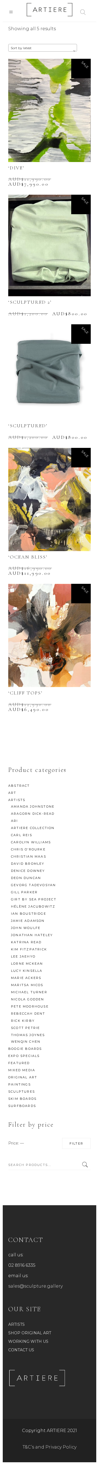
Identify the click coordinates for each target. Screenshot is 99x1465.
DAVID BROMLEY (28, 864)
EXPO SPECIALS (24, 1056)
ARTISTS (16, 800)
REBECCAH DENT (28, 1013)
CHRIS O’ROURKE (28, 849)
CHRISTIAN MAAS (28, 856)
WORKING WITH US (28, 1341)
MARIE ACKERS (26, 978)
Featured (19, 1063)
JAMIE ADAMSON (28, 921)
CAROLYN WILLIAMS (31, 842)
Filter (76, 1143)
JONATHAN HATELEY (32, 935)
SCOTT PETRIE (25, 1028)
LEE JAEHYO (23, 956)
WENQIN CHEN (25, 1041)
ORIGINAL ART (22, 1077)
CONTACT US (21, 1349)
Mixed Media (21, 1070)
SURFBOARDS (22, 1106)
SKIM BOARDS (22, 1099)
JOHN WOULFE (25, 928)
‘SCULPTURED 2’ (30, 302)
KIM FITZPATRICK (29, 949)
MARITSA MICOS (27, 985)
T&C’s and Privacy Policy (49, 1447)
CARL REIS (21, 835)
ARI (14, 821)
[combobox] (42, 48)
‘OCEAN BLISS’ (28, 557)
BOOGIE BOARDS (25, 1049)
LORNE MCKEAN (27, 963)
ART (12, 793)
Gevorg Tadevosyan (33, 885)
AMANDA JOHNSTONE (32, 806)
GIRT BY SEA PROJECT (33, 899)
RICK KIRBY (23, 1021)
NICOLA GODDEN (27, 999)
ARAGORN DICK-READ (32, 814)
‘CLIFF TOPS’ (25, 693)
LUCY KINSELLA (27, 971)
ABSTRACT (19, 786)
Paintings (19, 1084)
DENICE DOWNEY (28, 871)
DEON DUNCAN (26, 878)
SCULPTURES (21, 1091)
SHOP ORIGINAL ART (29, 1332)
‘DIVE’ (16, 168)
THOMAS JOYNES (28, 1035)
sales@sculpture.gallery (35, 1286)
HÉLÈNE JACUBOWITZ (33, 906)
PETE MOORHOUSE (30, 1006)
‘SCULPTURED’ (28, 426)
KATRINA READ (26, 942)
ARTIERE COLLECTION (33, 828)
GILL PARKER (24, 892)
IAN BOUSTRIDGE (28, 914)
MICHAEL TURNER (29, 992)
